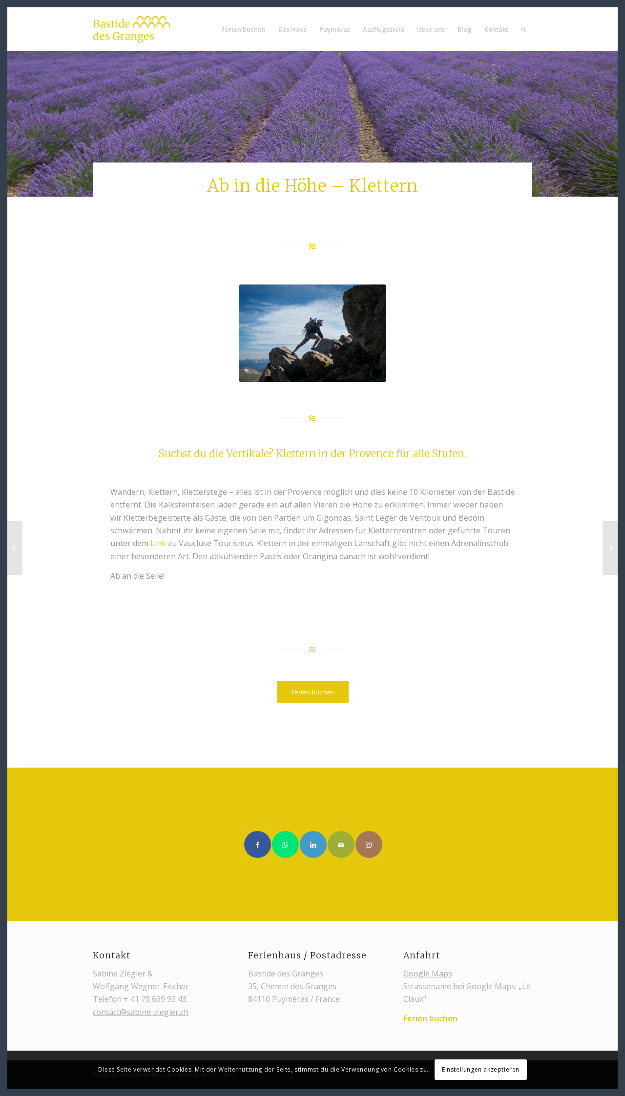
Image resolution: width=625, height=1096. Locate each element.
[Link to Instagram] (368, 844)
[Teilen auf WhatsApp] (285, 844)
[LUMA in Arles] (14, 548)
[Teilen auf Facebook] (257, 844)
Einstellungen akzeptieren (481, 1069)
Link (158, 543)
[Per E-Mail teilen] (341, 844)
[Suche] (523, 29)
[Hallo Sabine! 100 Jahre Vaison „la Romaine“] (610, 548)
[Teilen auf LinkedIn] (313, 844)
